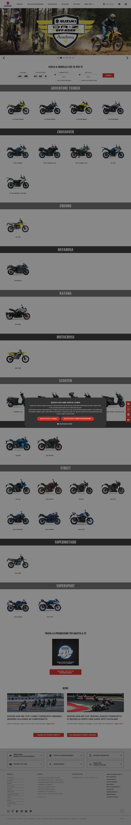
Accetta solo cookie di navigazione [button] (77, 418)
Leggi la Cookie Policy (68, 414)
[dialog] (65, 412)
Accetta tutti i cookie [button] (48, 419)
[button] (65, 424)
